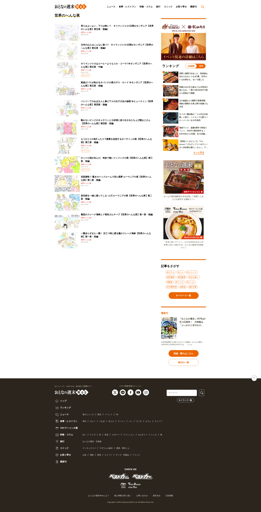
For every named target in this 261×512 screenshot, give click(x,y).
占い (84, 435)
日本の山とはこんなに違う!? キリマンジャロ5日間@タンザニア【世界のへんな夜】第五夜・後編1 (117, 46)
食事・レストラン (127, 6)
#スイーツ (192, 272)
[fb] (131, 392)
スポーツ (115, 435)
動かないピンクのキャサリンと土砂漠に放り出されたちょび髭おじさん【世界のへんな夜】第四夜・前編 (115, 122)
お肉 (84, 455)
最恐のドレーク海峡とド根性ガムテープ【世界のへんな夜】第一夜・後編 (117, 214)
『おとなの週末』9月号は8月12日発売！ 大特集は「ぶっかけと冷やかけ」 (192, 322)
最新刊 (193, 6)
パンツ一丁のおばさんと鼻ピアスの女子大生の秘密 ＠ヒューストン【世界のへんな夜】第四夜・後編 (117, 103)
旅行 (158, 6)
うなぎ (102, 421)
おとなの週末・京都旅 (92, 441)
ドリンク (136, 455)
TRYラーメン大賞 (69, 428)
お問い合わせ (142, 495)
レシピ (154, 435)
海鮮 (92, 455)
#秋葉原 (182, 277)
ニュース (111, 6)
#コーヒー (85, 75)
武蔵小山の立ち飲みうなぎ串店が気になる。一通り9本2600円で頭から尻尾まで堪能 (193, 90)
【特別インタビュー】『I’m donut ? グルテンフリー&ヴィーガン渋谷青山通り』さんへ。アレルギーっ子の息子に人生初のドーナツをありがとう (193, 144)
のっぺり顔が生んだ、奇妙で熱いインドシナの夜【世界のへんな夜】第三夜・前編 (117, 159)
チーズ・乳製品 (122, 455)
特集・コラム (146, 6)
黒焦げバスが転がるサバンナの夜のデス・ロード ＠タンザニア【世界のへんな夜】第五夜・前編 (117, 84)
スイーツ (158, 421)
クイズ (93, 435)
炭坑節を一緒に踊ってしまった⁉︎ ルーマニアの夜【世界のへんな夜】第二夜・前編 (116, 197)
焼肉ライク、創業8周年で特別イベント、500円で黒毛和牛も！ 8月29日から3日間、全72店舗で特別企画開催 (193, 131)
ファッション (128, 435)
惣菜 (99, 455)
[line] (123, 392)
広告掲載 (169, 495)
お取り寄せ (181, 6)
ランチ (139, 421)
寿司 (84, 421)
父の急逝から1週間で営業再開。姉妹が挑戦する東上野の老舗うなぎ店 (193, 103)
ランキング (65, 407)
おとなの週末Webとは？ (98, 495)
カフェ (148, 421)
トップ (63, 401)
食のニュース (88, 414)
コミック (168, 6)
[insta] (146, 392)
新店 (99, 414)
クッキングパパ (89, 448)
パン (131, 421)
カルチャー (142, 435)
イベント (108, 414)
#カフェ (171, 272)
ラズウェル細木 (106, 448)
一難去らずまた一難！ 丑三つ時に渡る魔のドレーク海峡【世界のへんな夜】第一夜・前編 (116, 235)
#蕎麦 (169, 282)
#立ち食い (194, 277)
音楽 (106, 435)
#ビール (190, 282)
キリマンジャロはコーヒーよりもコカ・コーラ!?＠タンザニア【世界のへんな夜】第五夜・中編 (116, 65)
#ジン (180, 272)
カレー (93, 421)
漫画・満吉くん (123, 448)
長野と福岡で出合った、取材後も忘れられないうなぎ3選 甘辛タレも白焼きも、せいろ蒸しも (193, 76)
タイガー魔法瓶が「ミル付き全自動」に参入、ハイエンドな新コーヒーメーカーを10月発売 (193, 117)
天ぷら (111, 421)
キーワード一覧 (185, 400)
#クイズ (179, 282)
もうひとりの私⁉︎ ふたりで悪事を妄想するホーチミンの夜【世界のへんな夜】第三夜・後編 (116, 140)
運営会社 (156, 495)
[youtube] (138, 392)
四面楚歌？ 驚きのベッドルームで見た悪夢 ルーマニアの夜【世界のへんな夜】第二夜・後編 (116, 178)
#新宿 (183, 287)
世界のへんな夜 (86, 32)
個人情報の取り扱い (122, 495)
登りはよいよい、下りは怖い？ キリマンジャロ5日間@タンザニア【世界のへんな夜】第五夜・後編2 (117, 27)
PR (117, 414)
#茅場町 (171, 277)
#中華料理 (172, 287)
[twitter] (115, 392)
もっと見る (198, 152)
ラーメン (121, 421)
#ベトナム (85, 151)
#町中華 (193, 287)
